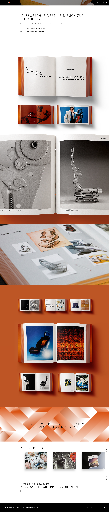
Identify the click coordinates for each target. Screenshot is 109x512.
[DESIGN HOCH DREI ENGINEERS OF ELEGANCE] (9, 3)
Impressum (17, 507)
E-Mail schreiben (24, 491)
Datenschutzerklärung (30, 507)
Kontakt (22, 507)
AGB (37, 507)
